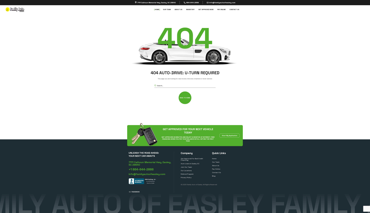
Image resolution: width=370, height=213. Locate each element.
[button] (185, 97)
